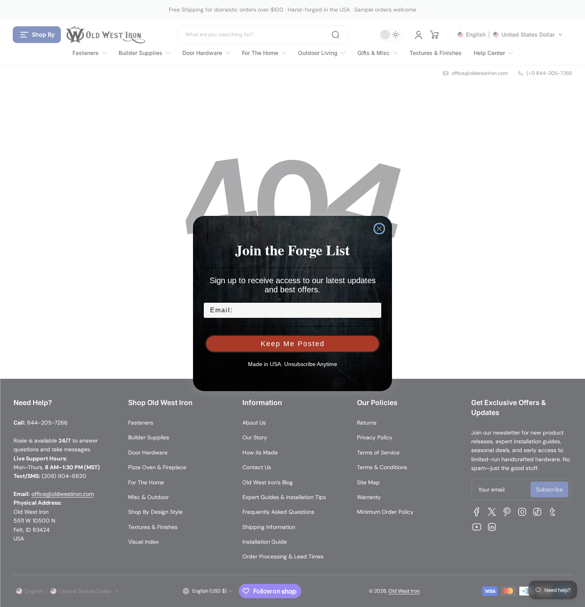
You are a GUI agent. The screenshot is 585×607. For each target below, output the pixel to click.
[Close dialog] (379, 228)
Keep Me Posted (293, 344)
